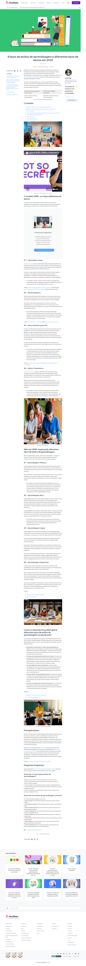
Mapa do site (76, 956)
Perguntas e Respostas (11, 933)
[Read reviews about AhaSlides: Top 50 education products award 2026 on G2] (14, 955)
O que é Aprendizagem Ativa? (34, 697)
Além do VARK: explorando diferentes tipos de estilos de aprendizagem (13, 81)
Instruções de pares (32, 597)
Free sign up (76, 2)
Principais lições (10, 92)
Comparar (23, 926)
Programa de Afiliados (26, 937)
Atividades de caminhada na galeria (35, 594)
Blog (22, 928)
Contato (70, 928)
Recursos (41, 2)
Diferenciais (24, 2)
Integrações (40, 923)
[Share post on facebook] (20, 71)
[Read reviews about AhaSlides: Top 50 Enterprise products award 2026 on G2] (20, 955)
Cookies (69, 937)
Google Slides (40, 926)
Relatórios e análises (10, 946)
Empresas (56, 2)
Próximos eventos (25, 933)
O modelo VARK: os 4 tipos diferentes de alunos (12, 76)
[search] (79, 7)
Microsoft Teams (40, 930)
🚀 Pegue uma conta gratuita (44, 250)
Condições (70, 933)
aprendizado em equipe (49, 769)
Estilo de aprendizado (44, 833)
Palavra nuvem (9, 930)
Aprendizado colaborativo (51, 321)
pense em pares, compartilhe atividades (34, 289)
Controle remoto (10, 944)
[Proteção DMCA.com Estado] (56, 956)
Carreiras (70, 930)
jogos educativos (37, 769)
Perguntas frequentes (11, 94)
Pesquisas (8, 939)
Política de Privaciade (72, 935)
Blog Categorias (12, 7)
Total (69, 940)
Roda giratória (9, 941)
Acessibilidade (71, 942)
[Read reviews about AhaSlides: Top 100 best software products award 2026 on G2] (8, 955)
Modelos (23, 930)
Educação (43, 63)
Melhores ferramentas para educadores (37, 695)
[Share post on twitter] (17, 71)
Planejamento (55, 926)
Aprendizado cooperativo (34, 321)
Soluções (33, 2)
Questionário (9, 926)
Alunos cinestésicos (29, 371)
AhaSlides (43, 747)
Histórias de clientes (26, 940)
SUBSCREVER (72, 100)
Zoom (38, 933)
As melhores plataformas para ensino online (39, 761)
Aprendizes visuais (28, 263)
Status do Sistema (67, 956)
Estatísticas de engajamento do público (32, 7)
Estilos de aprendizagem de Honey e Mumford (40, 287)
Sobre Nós (70, 926)
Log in (68, 2)
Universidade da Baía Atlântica (34, 830)
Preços (49, 2)
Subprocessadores (72, 944)
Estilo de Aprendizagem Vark (35, 363)
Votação (8, 928)
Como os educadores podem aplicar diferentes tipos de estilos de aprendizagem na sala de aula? (12, 87)
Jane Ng (35, 66)
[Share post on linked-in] (14, 71)
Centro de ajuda (25, 935)
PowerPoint (39, 928)
